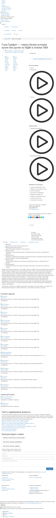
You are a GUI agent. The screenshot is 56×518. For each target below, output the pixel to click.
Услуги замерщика (6, 480)
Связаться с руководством (35, 477)
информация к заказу (33, 242)
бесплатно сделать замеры (11, 446)
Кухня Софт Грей (5, 322)
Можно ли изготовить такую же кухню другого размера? (15, 422)
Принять (3, 505)
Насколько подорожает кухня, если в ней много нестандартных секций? (19, 426)
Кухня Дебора (4, 346)
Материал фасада (33, 65)
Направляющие (33, 126)
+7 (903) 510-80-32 (5, 15)
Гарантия (4, 487)
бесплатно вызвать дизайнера (12, 442)
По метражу (7, 30)
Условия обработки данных (8, 489)
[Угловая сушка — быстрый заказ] (4, 408)
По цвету (14, 30)
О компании (5, 477)
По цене (20, 30)
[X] (37, 217)
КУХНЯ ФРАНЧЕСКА (5, 354)
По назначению (7, 34)
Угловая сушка (4, 405)
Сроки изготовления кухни (8, 479)
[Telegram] (35, 217)
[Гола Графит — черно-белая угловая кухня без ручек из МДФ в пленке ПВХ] (16, 51)
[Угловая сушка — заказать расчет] (2, 408)
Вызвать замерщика (5, 21)
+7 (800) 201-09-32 (5, 14)
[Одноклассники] (33, 217)
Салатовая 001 (4, 386)
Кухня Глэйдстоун (5, 338)
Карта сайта (5, 490)
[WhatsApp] (41, 217)
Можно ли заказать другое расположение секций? (14, 424)
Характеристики (14, 242)
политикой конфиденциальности (33, 503)
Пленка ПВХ (7, 38)
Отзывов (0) (23, 242)
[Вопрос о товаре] (48, 224)
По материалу (14, 26)
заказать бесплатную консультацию (14, 438)
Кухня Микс (3, 378)
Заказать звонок (4, 19)
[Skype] (43, 217)
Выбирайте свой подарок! (36, 184)
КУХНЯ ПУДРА (4, 370)
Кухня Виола (4, 330)
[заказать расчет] (30, 59)
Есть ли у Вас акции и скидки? (9, 430)
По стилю (16, 34)
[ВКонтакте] (31, 217)
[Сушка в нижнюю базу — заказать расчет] (2, 402)
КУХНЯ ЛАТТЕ (4, 362)
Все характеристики (34, 209)
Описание (5, 242)
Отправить (49, 469)
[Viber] (39, 217)
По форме (6, 26)
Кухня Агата (3, 313)
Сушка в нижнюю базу (6, 398)
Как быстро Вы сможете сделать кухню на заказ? (13, 427)
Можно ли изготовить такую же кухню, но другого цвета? (15, 420)
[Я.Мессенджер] (29, 217)
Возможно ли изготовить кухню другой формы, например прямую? (18, 423)
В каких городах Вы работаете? (9, 429)
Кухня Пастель (4, 305)
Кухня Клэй (3, 297)
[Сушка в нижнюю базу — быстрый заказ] (4, 402)
